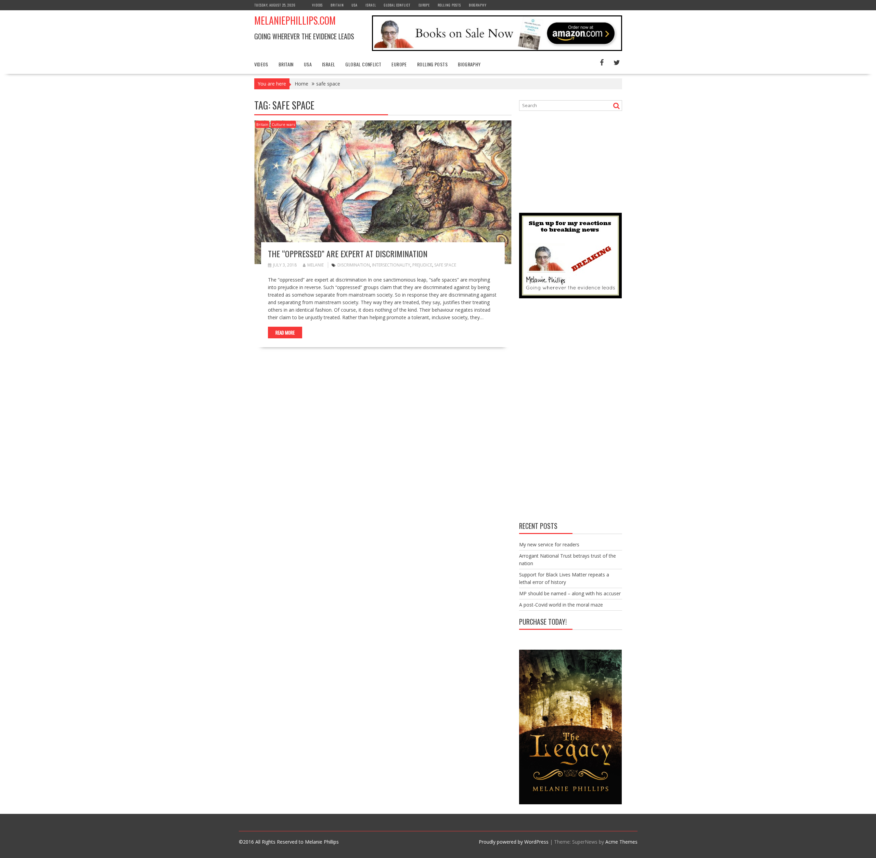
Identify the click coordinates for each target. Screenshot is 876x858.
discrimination (353, 265)
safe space (445, 265)
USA (355, 5)
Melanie (315, 265)
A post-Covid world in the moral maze (561, 604)
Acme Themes (621, 841)
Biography (478, 5)
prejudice (422, 265)
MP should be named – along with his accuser (570, 593)
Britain (337, 5)
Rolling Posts (449, 5)
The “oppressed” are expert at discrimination (347, 253)
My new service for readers (549, 544)
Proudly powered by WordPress (514, 841)
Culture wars (283, 124)
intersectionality (391, 265)
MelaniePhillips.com (295, 20)
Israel (370, 5)
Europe (424, 5)
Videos (317, 5)
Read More (285, 332)
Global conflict (397, 5)
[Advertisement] (570, 161)
